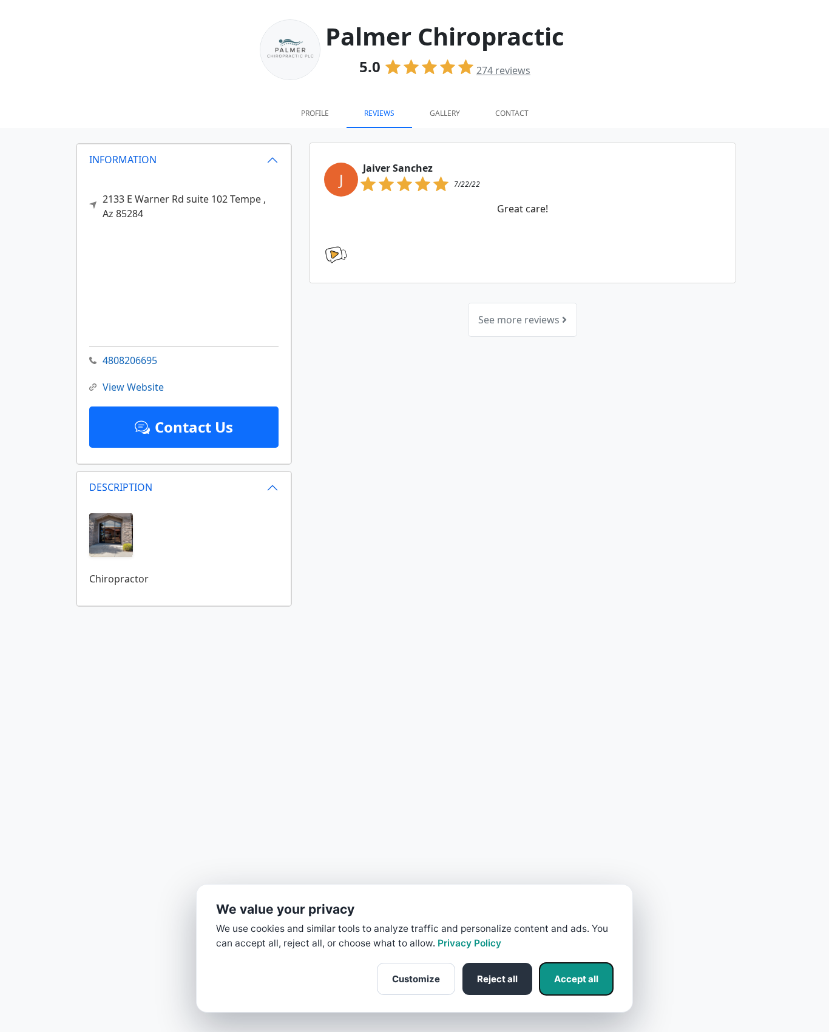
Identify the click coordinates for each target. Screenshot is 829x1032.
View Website (133, 387)
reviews (503, 70)
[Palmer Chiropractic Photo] (111, 534)
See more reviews (520, 319)
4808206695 (130, 360)
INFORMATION (123, 159)
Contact (512, 113)
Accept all (576, 979)
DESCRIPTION (120, 487)
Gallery (445, 113)
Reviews (379, 113)
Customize (416, 979)
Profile (315, 113)
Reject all (497, 979)
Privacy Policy (469, 943)
